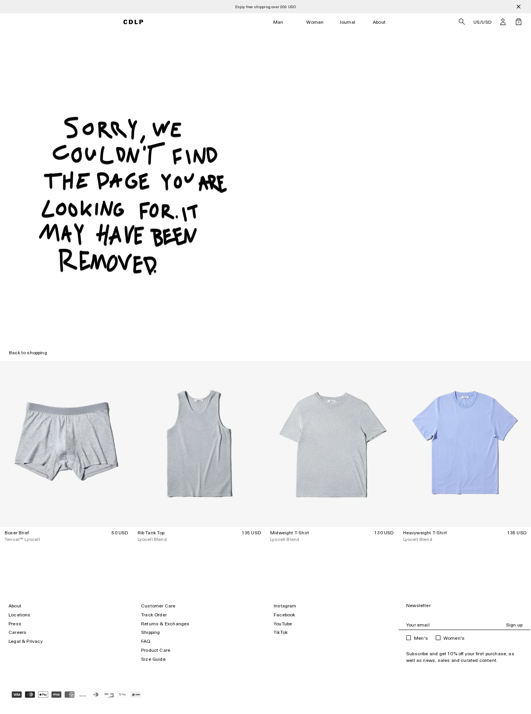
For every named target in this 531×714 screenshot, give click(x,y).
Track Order (154, 614)
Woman (314, 22)
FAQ (145, 641)
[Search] (462, 22)
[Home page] (133, 21)
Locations (20, 614)
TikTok (281, 632)
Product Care (155, 650)
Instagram (285, 605)
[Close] (518, 6)
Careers (17, 632)
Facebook (284, 614)
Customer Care (158, 605)
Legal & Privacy (26, 641)
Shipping (150, 632)
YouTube (283, 623)
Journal (347, 22)
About (379, 22)
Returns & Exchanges (165, 623)
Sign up (514, 624)
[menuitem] (278, 22)
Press (15, 623)
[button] (503, 22)
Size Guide (153, 659)
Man (278, 22)
